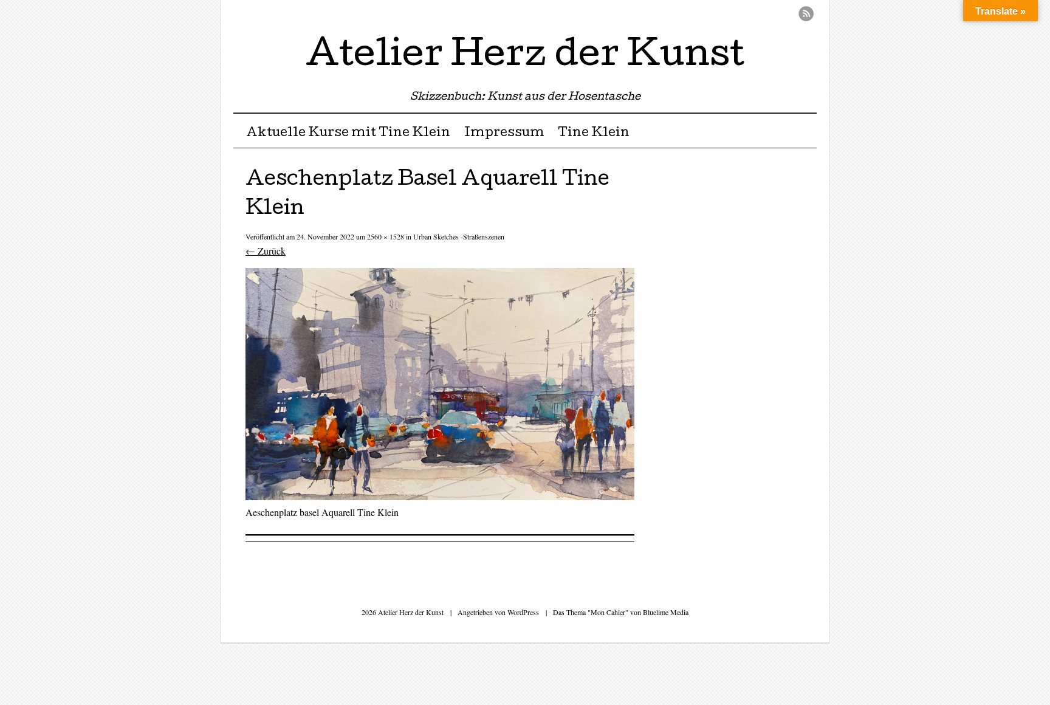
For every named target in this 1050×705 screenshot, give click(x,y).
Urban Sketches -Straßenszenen (458, 236)
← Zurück (265, 250)
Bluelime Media (665, 612)
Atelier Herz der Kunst (525, 57)
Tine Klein (594, 134)
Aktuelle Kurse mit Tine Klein (348, 134)
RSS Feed (806, 13)
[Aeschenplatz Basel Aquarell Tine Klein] (439, 496)
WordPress (523, 612)
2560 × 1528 (385, 236)
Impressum (504, 134)
